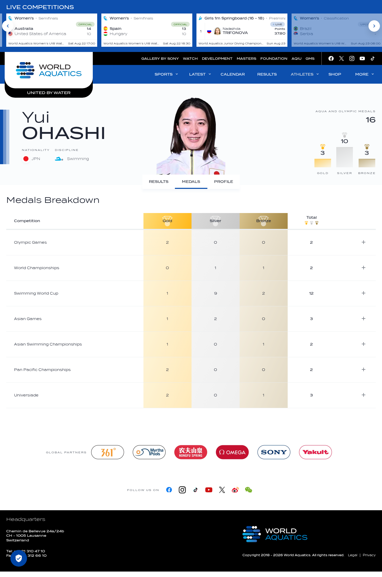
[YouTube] (208, 489)
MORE (361, 74)
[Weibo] (235, 489)
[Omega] (232, 452)
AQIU (296, 59)
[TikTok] (195, 489)
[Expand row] (363, 242)
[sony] (274, 452)
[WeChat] (248, 489)
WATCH (190, 59)
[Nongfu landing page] (191, 452)
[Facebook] (169, 489)
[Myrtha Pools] (149, 452)
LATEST (197, 74)
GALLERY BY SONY (160, 59)
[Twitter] (222, 489)
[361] (107, 452)
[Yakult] (315, 452)
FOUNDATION (273, 59)
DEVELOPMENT (217, 59)
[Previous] (8, 26)
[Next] (374, 26)
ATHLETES (302, 74)
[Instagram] (182, 489)
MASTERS (246, 59)
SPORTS (164, 74)
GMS (310, 59)
